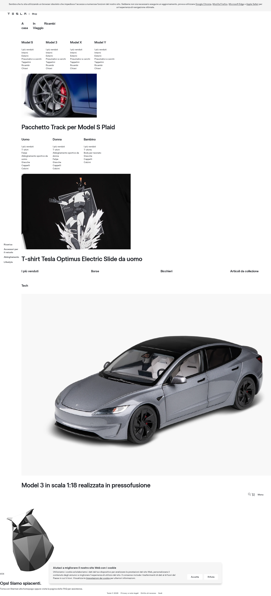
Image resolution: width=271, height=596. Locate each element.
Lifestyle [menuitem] (8, 262)
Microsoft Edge (236, 4)
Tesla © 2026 (112, 593)
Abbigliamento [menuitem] (11, 257)
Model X (76, 42)
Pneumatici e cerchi (31, 59)
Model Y (100, 42)
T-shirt (24, 149)
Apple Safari (252, 4)
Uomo (25, 139)
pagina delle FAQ (58, 589)
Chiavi (24, 68)
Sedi (160, 593)
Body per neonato (92, 153)
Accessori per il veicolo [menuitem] (11, 251)
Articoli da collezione (244, 271)
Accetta (195, 577)
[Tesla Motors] (17, 14)
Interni (24, 52)
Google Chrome (203, 4)
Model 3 (51, 42)
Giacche (25, 162)
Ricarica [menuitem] (8, 244)
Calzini (25, 168)
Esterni (25, 56)
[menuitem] (253, 494)
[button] (249, 494)
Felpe (24, 153)
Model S (27, 42)
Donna (57, 139)
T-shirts (88, 149)
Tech (24, 285)
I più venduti (27, 49)
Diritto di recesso (148, 593)
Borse (95, 271)
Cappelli (25, 165)
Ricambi (49, 23)
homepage (28, 589)
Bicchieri (166, 271)
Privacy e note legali (129, 593)
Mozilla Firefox (220, 4)
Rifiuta (211, 577)
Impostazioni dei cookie (98, 578)
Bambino (90, 139)
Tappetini (26, 62)
